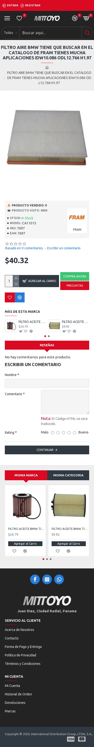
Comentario (13, 394)
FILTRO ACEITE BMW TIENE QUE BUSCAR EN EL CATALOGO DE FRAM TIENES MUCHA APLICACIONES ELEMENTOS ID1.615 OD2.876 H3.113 (32, 322)
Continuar (45, 449)
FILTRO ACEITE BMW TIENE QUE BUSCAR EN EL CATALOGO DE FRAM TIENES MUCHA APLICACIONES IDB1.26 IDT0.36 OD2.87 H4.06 (75, 322)
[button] (45, 336)
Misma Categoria (68, 475)
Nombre (11, 375)
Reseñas (47, 345)
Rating (9, 432)
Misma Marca (26, 475)
